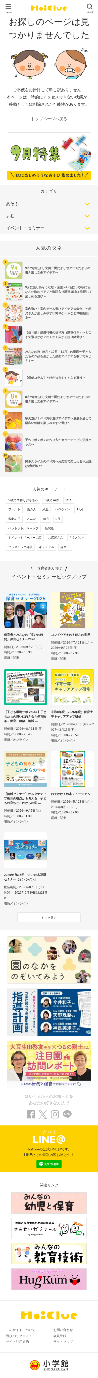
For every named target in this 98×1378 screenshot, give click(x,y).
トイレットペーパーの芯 (24, 537)
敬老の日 (14, 519)
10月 (45, 519)
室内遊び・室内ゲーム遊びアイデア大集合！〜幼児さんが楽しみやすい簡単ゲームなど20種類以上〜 (58, 313)
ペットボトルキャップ (23, 528)
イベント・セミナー (25, 228)
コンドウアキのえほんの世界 (70, 635)
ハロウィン (62, 509)
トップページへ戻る (49, 119)
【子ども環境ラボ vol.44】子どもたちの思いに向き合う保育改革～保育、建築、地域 (25, 716)
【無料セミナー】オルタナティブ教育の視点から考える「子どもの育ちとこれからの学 (25, 798)
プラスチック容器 (20, 547)
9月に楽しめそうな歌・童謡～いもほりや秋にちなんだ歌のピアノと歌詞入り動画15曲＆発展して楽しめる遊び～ (58, 292)
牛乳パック (77, 537)
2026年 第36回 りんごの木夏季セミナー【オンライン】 (25, 877)
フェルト (14, 509)
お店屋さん (55, 537)
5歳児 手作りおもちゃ (23, 500)
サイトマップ (63, 1342)
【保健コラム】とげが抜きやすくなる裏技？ (55, 377)
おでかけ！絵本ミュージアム (70, 794)
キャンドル (46, 547)
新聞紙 (49, 528)
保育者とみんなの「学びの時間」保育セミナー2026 (23, 637)
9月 (58, 519)
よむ (10, 215)
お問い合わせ (63, 1330)
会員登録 (59, 1336)
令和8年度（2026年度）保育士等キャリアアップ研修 (72, 714)
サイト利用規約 (17, 1342)
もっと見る (49, 918)
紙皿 (45, 509)
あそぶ (12, 203)
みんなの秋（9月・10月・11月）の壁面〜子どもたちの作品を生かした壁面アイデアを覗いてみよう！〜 (58, 356)
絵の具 (31, 509)
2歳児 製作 (51, 500)
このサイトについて (20, 1330)
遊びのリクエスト (19, 1336)
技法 (69, 500)
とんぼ (31, 519)
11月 (80, 509)
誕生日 (65, 547)
